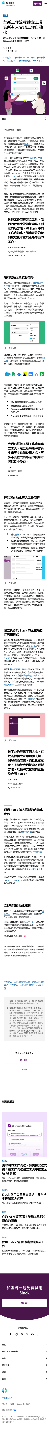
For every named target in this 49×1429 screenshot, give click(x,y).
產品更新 (7, 57)
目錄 (4, 118)
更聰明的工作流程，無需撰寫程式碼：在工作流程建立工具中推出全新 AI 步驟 (24, 1169)
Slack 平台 (37, 60)
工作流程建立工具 (21, 57)
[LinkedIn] (11, 1334)
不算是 (24, 1069)
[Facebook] (22, 1334)
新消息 (5, 15)
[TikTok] (38, 1334)
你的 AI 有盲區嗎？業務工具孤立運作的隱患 (24, 1218)
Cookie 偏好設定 (23, 1404)
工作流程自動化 (24, 60)
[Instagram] (16, 1334)
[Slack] (8, 3)
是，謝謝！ (24, 1060)
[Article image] (24, 1134)
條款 (12, 1404)
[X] (27, 1334)
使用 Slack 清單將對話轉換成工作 (23, 1244)
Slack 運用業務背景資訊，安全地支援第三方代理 (24, 1196)
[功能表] (45, 3)
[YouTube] (32, 1334)
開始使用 (37, 3)
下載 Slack (6, 1398)
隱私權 (4, 1404)
